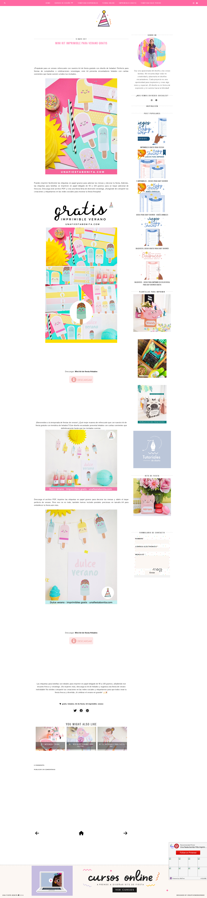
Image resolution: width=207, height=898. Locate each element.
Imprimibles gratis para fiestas (152, 147)
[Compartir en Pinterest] (87, 710)
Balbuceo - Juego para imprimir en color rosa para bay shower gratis (152, 283)
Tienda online (108, 3)
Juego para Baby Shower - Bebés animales (152, 214)
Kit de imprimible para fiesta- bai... (81, 745)
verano (100, 704)
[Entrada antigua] (125, 833)
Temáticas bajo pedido (151, 3)
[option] (50, 738)
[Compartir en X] (75, 710)
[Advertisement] (81, 56)
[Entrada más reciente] (37, 833)
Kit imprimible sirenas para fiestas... (50, 745)
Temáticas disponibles (88, 3)
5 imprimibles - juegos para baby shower (152, 181)
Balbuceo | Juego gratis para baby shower (152, 248)
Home (48, 3)
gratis (64, 704)
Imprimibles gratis (127, 3)
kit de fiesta (80, 704)
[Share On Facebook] (81, 710)
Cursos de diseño (63, 3)
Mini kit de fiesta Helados (86, 371)
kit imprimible (91, 704)
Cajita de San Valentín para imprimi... (112, 745)
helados (71, 704)
